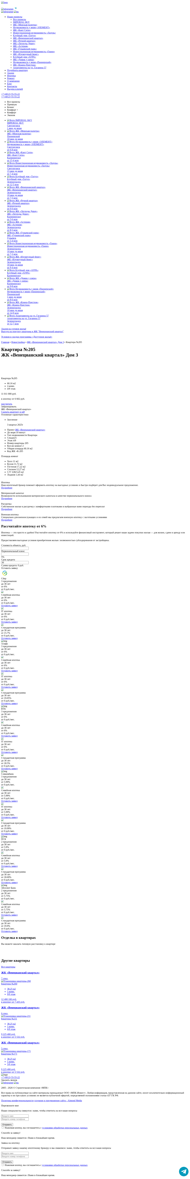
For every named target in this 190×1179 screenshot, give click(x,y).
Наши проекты (14, 16)
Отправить (7, 1125)
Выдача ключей (15, 89)
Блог (9, 83)
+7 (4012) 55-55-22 (10, 94)
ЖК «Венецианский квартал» (30, 429)
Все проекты (13, 102)
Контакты (12, 86)
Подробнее (6, 488)
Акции (10, 73)
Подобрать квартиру (17, 70)
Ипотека (11, 75)
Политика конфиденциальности (17, 1100)
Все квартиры (8, 967)
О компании (13, 81)
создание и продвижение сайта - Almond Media (58, 1100)
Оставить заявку (9, 568)
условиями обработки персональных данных (65, 1127)
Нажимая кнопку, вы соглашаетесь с (46, 1127)
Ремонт (11, 78)
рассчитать (6, 404)
